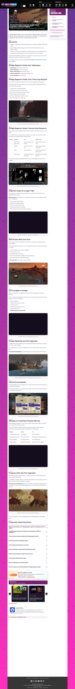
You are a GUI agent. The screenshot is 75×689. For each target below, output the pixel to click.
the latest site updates (30, 59)
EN (24, 5)
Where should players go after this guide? (18, 562)
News (40, 686)
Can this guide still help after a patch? (17, 558)
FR (21, 5)
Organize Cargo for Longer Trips (58, 30)
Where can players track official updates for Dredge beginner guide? (25, 566)
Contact (41, 687)
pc (22, 19)
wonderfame (41, 28)
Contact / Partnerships (44, 678)
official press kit (26, 516)
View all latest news (13, 603)
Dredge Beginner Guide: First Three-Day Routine (57, 23)
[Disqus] (28, 633)
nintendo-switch (36, 19)
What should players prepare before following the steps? (22, 549)
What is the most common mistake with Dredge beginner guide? (24, 536)
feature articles (39, 59)
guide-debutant (17, 19)
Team (31, 687)
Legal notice (28, 678)
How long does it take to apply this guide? (18, 540)
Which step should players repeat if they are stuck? (21, 553)
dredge (12, 19)
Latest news (36, 686)
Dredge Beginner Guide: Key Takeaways (57, 20)
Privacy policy (35, 678)
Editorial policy (36, 687)
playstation (26, 19)
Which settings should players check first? (19, 545)
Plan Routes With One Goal (57, 32)
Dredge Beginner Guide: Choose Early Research (58, 27)
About (28, 687)
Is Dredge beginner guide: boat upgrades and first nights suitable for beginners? (25, 532)
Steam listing (35, 516)
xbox (31, 19)
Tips (15, 16)
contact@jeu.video (30, 576)
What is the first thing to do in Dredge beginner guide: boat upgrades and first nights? (27, 527)
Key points (54, 17)
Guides (12, 16)
